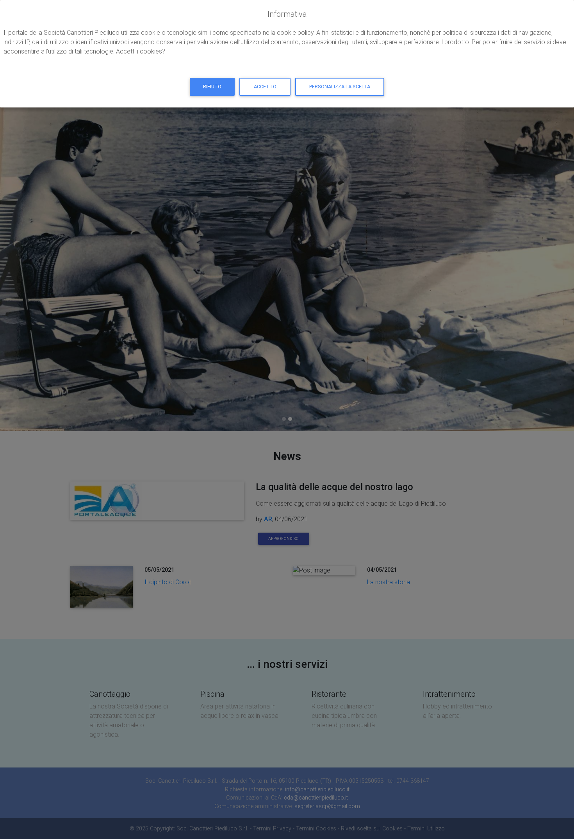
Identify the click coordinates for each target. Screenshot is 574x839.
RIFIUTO (212, 86)
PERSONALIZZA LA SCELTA (339, 86)
